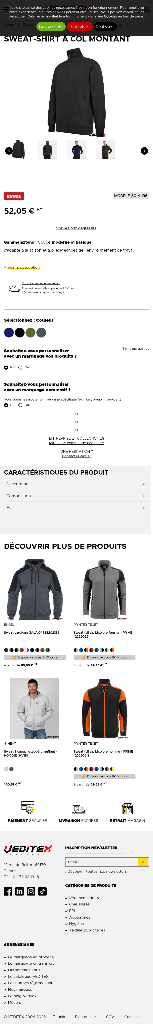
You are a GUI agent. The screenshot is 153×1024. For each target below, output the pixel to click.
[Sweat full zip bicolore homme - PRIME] (104, 708)
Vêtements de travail (87, 897)
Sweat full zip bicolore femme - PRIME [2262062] (103, 635)
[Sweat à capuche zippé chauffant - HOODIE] (35, 708)
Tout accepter (51, 26)
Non (12, 367)
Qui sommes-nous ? (25, 969)
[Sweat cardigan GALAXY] (35, 589)
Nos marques (20, 989)
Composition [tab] (18, 495)
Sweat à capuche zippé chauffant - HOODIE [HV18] (30, 754)
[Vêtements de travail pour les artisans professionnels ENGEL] (14, 196)
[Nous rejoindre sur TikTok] (44, 891)
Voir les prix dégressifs (76, 228)
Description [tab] (17, 484)
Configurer (105, 26)
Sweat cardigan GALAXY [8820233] (31, 633)
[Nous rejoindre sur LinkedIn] (21, 891)
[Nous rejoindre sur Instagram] (32, 891)
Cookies (110, 16)
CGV (110, 1016)
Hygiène (76, 923)
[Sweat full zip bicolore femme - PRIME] (104, 589)
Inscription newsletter (91, 847)
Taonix (59, 1016)
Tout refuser (80, 26)
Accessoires (79, 917)
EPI (72, 910)
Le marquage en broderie (31, 957)
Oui (27, 367)
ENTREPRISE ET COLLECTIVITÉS (76, 440)
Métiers (14, 1002)
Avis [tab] (10, 507)
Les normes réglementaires (32, 982)
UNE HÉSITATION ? (76, 453)
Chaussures (79, 904)
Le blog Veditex (22, 995)
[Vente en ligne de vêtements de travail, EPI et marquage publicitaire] (30, 850)
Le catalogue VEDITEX (28, 976)
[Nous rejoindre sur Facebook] (9, 891)
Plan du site (85, 1016)
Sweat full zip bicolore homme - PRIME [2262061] (103, 754)
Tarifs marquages (136, 349)
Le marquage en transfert (31, 963)
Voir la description (23, 267)
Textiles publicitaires (87, 930)
